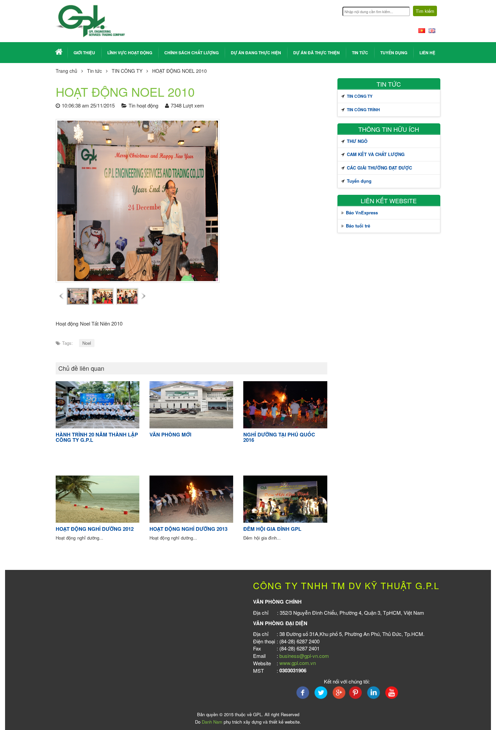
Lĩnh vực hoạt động (129, 53)
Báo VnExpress (362, 212)
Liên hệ (427, 53)
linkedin (373, 692)
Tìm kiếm (425, 11)
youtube (391, 692)
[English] (432, 29)
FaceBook (303, 692)
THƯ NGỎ (357, 141)
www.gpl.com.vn (297, 662)
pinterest (356, 692)
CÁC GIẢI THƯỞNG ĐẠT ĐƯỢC (379, 167)
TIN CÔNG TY (127, 70)
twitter (320, 692)
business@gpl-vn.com (304, 655)
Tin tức (360, 53)
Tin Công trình (363, 110)
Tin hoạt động (143, 105)
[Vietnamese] (422, 29)
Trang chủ (66, 70)
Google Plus (338, 692)
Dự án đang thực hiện (256, 53)
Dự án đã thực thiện (316, 53)
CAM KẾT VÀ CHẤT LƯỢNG (376, 154)
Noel (86, 343)
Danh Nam (212, 722)
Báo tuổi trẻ (358, 225)
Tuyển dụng (393, 53)
